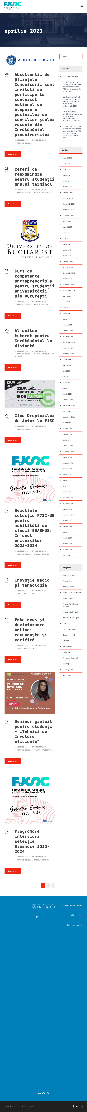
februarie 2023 (68, 400)
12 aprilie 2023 (21, 551)
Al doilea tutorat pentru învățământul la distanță (33, 338)
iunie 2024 (66, 308)
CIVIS (65, 623)
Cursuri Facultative (25, 593)
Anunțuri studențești (43, 193)
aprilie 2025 (67, 250)
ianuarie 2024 (68, 336)
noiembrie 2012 (68, 515)
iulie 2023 (66, 371)
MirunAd (66, 641)
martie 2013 (67, 509)
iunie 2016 (66, 486)
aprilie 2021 (67, 440)
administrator (40, 140)
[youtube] (77, 1106)
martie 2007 (67, 544)
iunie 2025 (66, 238)
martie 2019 (67, 469)
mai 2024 (66, 313)
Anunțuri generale (24, 143)
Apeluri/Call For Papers (71, 618)
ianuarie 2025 (68, 267)
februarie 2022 (68, 434)
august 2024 (67, 296)
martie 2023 (67, 394)
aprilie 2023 (67, 388)
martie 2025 (67, 256)
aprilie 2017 (67, 480)
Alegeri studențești (69, 575)
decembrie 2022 (69, 405)
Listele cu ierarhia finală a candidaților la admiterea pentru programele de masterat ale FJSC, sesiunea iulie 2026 (72, 101)
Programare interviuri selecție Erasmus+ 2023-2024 (32, 841)
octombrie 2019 (69, 463)
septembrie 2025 (69, 221)
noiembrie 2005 (68, 555)
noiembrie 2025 (68, 210)
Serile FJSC (67, 664)
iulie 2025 (66, 233)
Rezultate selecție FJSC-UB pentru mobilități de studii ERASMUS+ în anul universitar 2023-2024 (35, 528)
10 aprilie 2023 (21, 590)
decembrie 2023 (69, 342)
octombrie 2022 (69, 417)
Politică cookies (75, 915)
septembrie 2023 (69, 359)
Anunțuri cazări (68, 587)
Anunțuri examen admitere (72, 592)
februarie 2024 (68, 331)
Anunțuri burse (68, 581)
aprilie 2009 (67, 532)
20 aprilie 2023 (21, 426)
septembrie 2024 (69, 290)
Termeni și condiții (74, 925)
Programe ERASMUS (41, 554)
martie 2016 (67, 492)
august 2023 (67, 365)
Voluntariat (67, 675)
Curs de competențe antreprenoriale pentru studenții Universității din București (35, 283)
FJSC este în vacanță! (70, 76)
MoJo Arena (67, 646)
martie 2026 (67, 187)
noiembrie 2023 (68, 348)
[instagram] (81, 1106)
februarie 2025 (68, 261)
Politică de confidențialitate (71, 905)
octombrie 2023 (69, 354)
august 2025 (67, 227)
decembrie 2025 (69, 204)
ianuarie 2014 (68, 503)
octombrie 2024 (69, 284)
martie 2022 (67, 428)
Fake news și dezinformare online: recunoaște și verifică (31, 629)
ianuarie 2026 (68, 198)
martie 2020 (67, 457)
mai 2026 (66, 175)
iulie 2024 (66, 302)
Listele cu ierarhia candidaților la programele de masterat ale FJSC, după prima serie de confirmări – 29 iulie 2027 (72, 116)
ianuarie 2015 (68, 498)
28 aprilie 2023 (21, 140)
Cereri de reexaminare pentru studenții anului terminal (35, 176)
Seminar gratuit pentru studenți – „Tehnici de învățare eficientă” (33, 731)
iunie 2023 (66, 377)
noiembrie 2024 (68, 279)
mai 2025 (66, 244)
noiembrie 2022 (68, 411)
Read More (12, 154)
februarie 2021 (68, 446)
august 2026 (67, 158)
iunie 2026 (66, 169)
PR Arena (66, 652)
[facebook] (73, 1106)
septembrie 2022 (69, 423)
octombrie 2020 (69, 451)
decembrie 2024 (69, 273)
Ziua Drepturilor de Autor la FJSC (35, 418)
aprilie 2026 (67, 181)
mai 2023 (66, 382)
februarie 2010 (68, 526)
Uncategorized (68, 669)
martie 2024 (67, 325)
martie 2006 (67, 549)
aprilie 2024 (67, 319)
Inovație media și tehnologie (32, 582)
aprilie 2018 (67, 474)
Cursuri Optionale (69, 635)
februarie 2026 (68, 192)
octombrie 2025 (69, 215)
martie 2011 (67, 521)
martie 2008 (67, 538)
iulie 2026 (66, 164)
